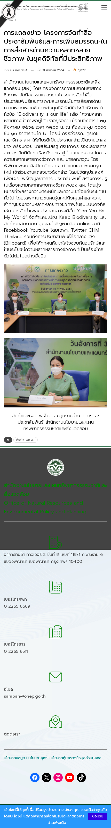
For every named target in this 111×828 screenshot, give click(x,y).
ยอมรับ (97, 816)
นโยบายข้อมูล (14, 758)
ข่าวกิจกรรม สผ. (25, 440)
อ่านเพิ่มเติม (57, 823)
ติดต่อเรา (12, 734)
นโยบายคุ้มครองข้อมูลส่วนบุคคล (76, 758)
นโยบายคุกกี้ (37, 758)
